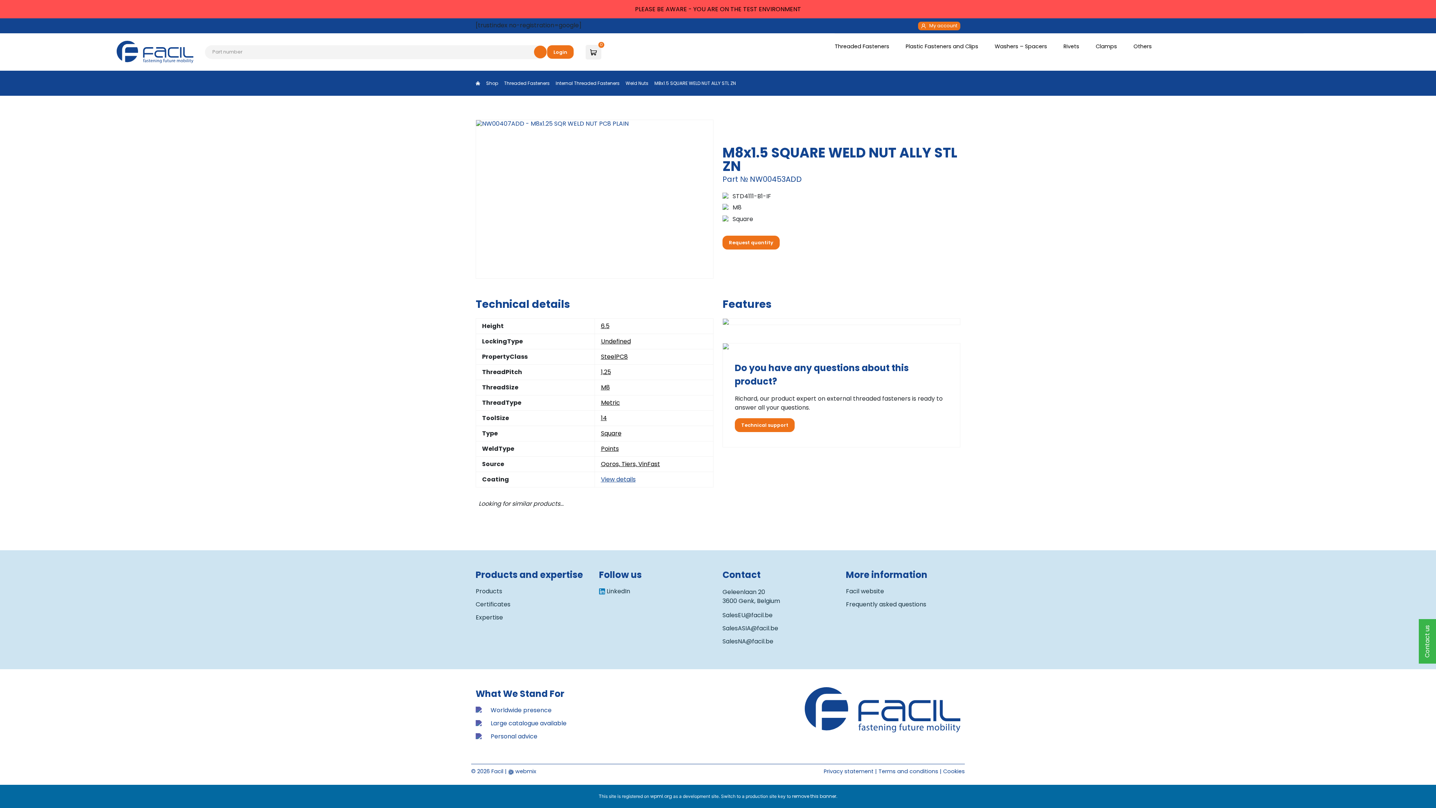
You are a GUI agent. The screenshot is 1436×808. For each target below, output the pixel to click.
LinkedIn (618, 591)
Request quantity (751, 242)
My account (943, 25)
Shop (492, 83)
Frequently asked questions (886, 604)
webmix (525, 771)
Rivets (1072, 46)
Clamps (1107, 46)
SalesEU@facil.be (747, 615)
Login (560, 52)
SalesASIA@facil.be (750, 628)
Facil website (865, 591)
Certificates (493, 604)
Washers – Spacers (1022, 46)
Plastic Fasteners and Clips (943, 46)
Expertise (489, 617)
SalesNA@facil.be (747, 641)
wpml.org (661, 796)
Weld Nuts (637, 83)
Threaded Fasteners (863, 46)
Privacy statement (849, 771)
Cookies (954, 771)
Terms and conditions (908, 771)
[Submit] (540, 52)
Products (489, 591)
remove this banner (814, 796)
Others (1143, 46)
